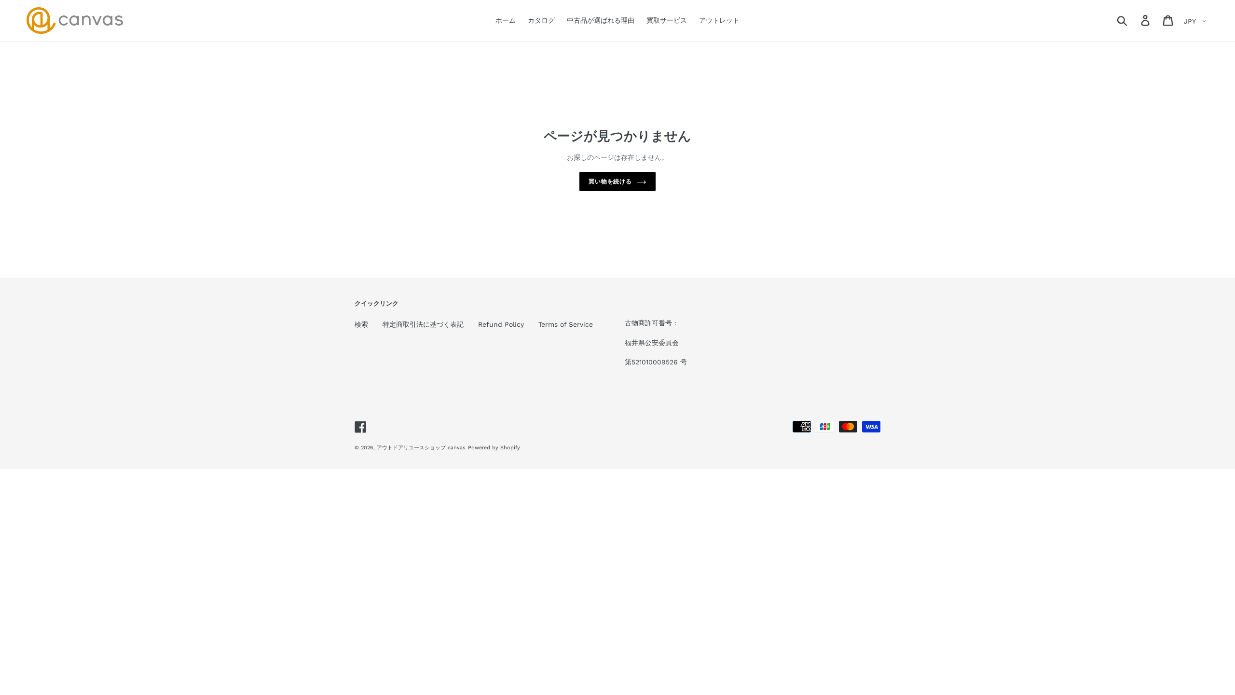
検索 (361, 324)
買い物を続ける (610, 181)
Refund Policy (501, 324)
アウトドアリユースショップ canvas (421, 448)
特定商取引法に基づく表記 (423, 324)
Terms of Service (565, 324)
